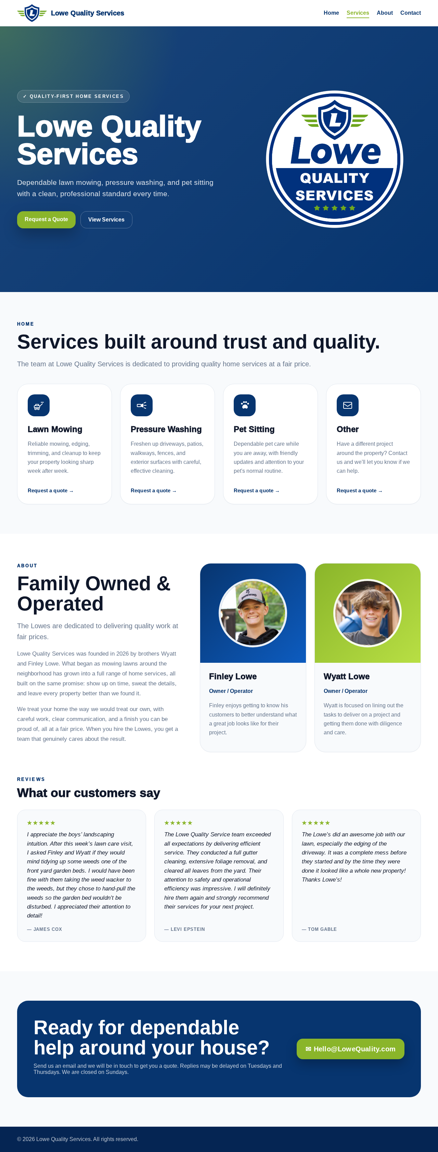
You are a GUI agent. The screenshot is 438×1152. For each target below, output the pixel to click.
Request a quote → (51, 490)
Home (331, 13)
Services (358, 13)
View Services (106, 220)
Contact (410, 13)
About (385, 13)
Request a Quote (46, 219)
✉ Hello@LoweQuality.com (351, 1049)
